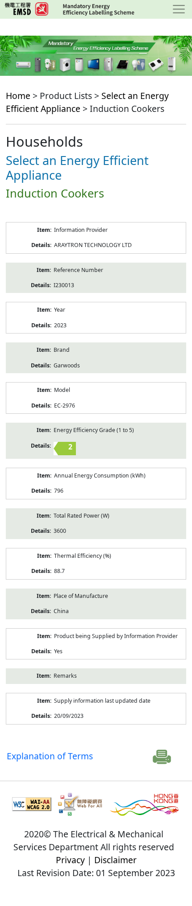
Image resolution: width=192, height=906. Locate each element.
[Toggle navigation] (179, 9)
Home (18, 96)
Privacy (70, 860)
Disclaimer (115, 860)
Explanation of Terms (50, 756)
